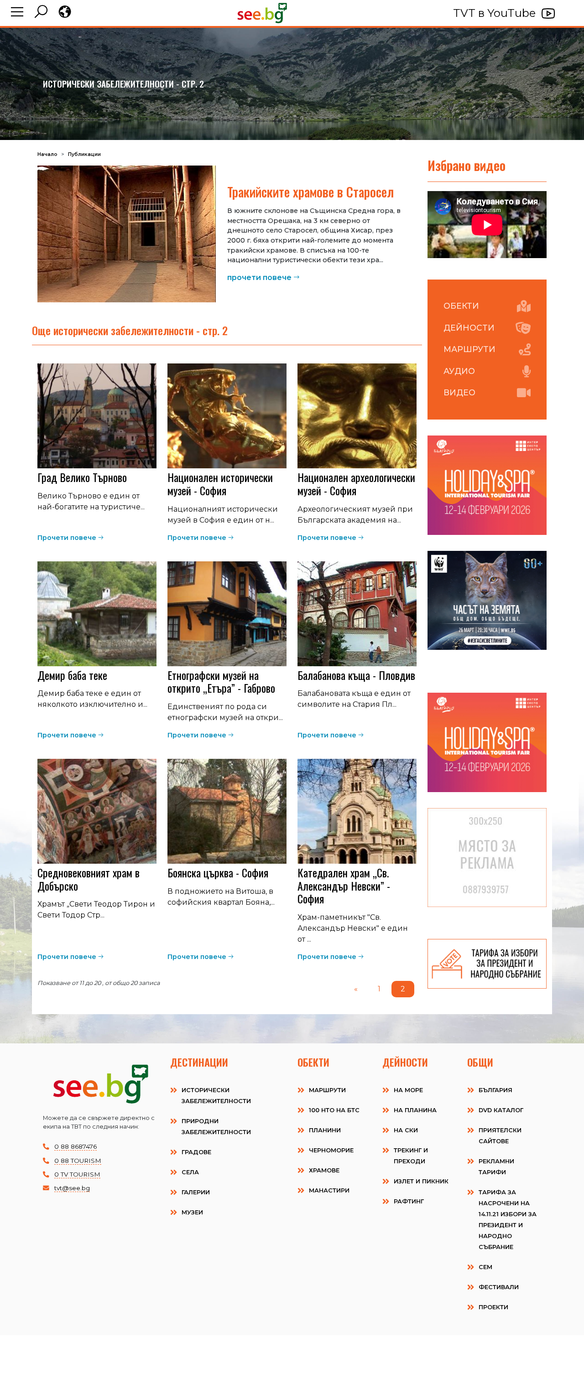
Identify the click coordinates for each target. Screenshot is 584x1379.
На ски (406, 1130)
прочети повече (259, 277)
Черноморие (331, 1150)
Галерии (196, 1192)
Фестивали (499, 1287)
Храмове (324, 1170)
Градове (196, 1152)
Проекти (493, 1307)
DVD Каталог (501, 1110)
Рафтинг (409, 1201)
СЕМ (485, 1267)
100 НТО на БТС (334, 1110)
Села (190, 1172)
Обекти (461, 306)
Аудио (459, 371)
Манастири (329, 1190)
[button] (17, 13)
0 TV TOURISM (77, 1174)
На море (408, 1090)
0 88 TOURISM (77, 1160)
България (495, 1090)
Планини (325, 1130)
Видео (459, 392)
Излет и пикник (421, 1181)
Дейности (469, 327)
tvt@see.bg (72, 1188)
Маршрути (469, 349)
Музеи (192, 1212)
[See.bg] (262, 13)
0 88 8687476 (75, 1146)
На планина (415, 1110)
